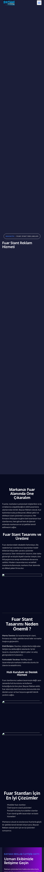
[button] (39, 2)
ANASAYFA (10, 236)
